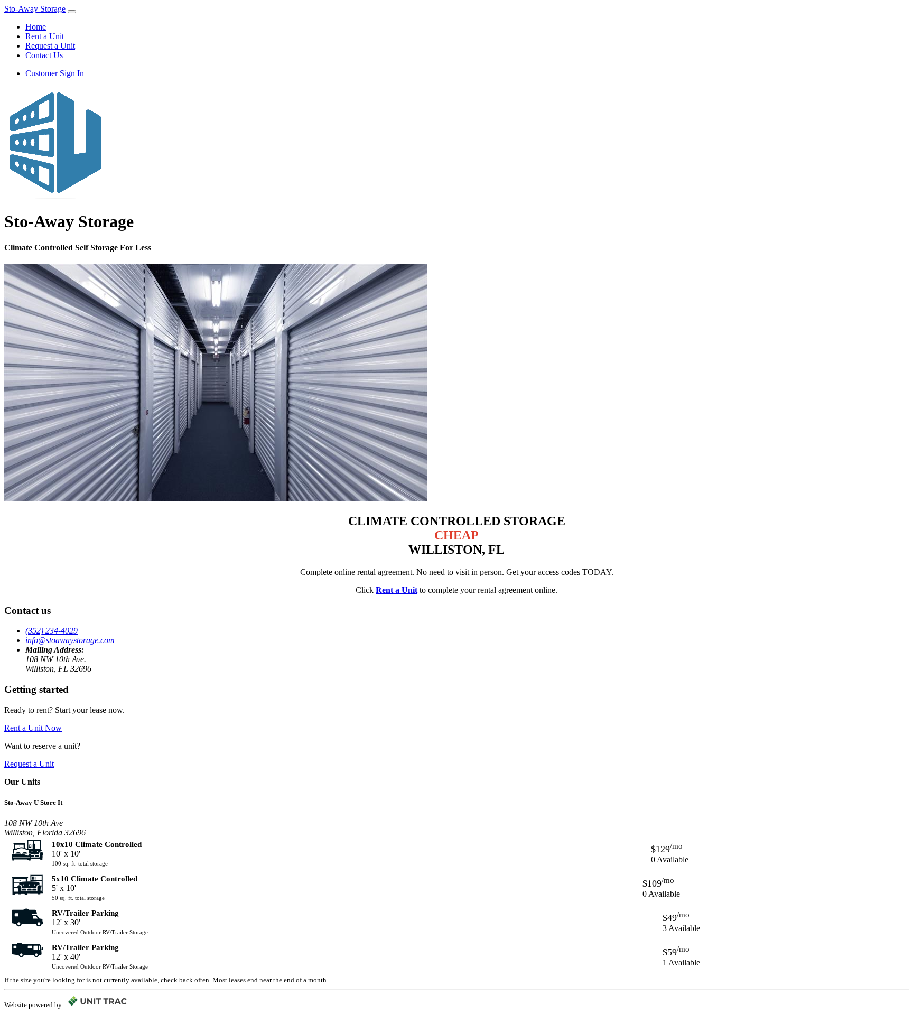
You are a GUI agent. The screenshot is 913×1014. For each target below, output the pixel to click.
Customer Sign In (54, 73)
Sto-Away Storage (35, 8)
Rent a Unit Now (33, 727)
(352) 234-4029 (51, 630)
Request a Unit (50, 45)
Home (35, 26)
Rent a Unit (44, 36)
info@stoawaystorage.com (70, 640)
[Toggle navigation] (72, 11)
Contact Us (44, 55)
